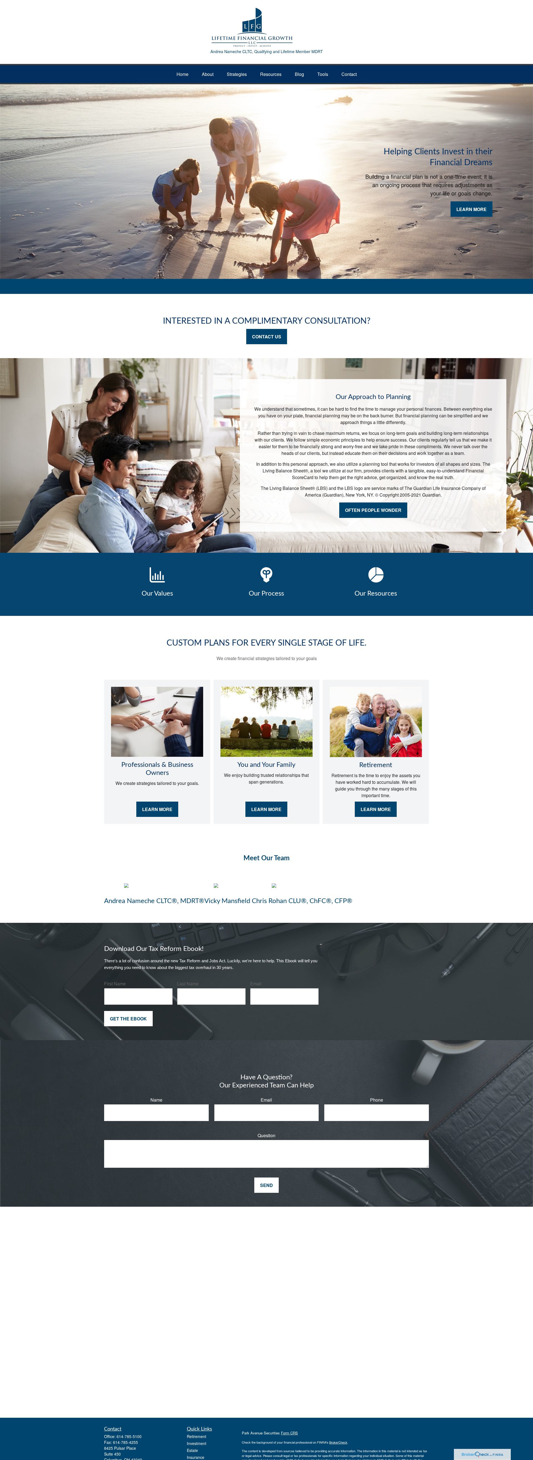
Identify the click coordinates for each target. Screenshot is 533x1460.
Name (156, 1100)
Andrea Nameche (129, 901)
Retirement (196, 1436)
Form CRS (289, 1433)
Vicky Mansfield (228, 901)
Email (256, 983)
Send (266, 1185)
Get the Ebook (128, 1018)
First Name (115, 983)
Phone (376, 1100)
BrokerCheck (338, 1442)
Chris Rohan (269, 901)
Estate (192, 1450)
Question (266, 1135)
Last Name (187, 983)
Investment (196, 1443)
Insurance (195, 1457)
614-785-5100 (129, 1436)
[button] (182, 74)
